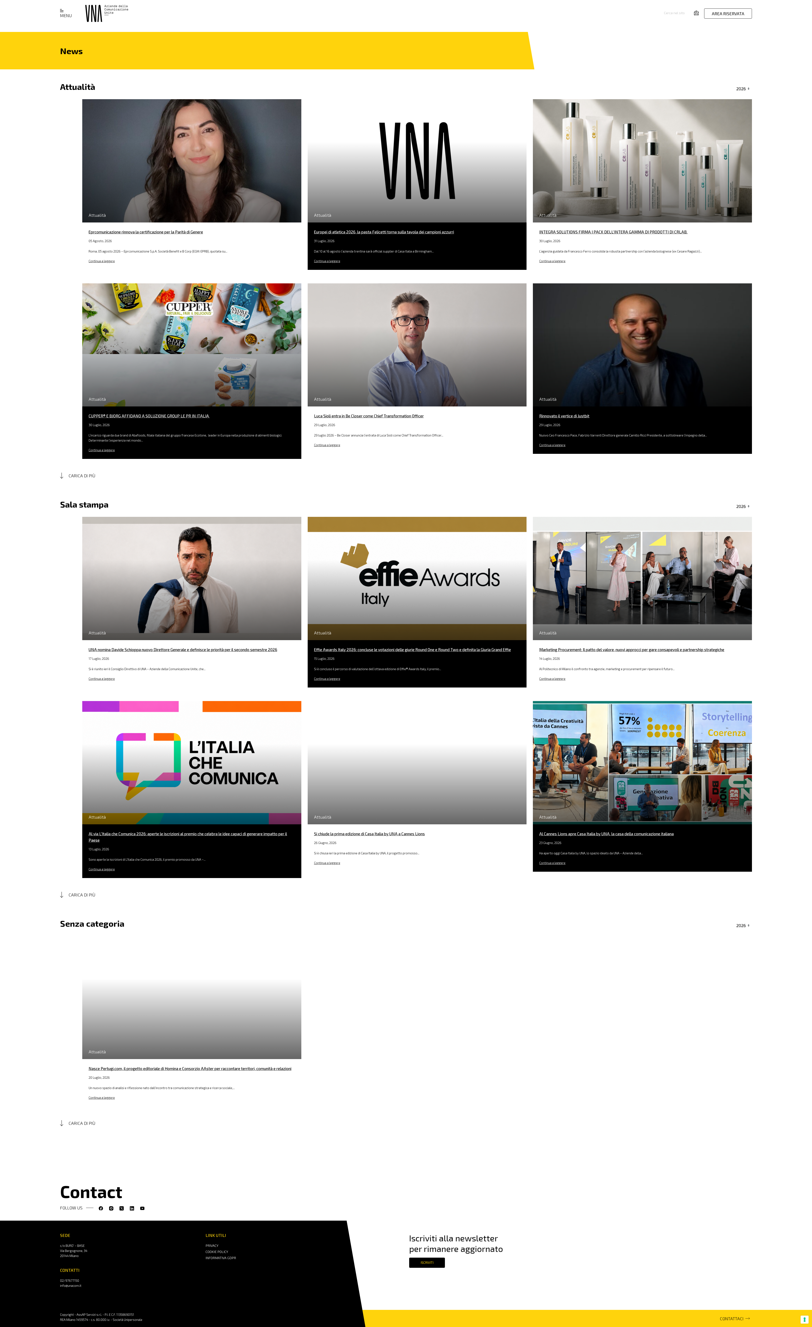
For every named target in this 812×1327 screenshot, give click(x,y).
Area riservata (728, 13)
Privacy (212, 1245)
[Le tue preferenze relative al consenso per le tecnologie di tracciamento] (805, 1320)
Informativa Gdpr (221, 1258)
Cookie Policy (217, 1252)
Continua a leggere (102, 261)
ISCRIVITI (427, 1262)
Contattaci (731, 1318)
